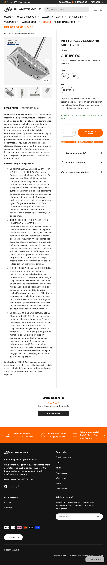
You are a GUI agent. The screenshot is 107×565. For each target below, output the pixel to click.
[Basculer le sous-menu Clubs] (13, 16)
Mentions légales (60, 555)
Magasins (82, 2)
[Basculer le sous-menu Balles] (51, 16)
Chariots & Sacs (26, 17)
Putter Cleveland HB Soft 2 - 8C (23, 33)
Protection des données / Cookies (82, 555)
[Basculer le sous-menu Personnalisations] (77, 21)
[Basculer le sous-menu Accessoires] (38, 21)
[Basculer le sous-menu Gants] (64, 16)
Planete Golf (14, 550)
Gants (59, 17)
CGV (101, 555)
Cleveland (65, 50)
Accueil (7, 33)
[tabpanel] (28, 244)
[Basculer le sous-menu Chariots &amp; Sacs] (37, 16)
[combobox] (66, 9)
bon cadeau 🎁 (66, 2)
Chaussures (76, 17)
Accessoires (29, 22)
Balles (46, 17)
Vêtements (10, 22)
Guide (29, 27)
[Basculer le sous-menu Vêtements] (18, 21)
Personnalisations (65, 22)
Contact (8, 507)
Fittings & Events (13, 27)
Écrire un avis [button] (53, 413)
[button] (101, 9)
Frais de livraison (80, 60)
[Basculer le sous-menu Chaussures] (84, 16)
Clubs (7, 17)
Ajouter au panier (90, 132)
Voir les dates (24, 2)
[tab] (11, 108)
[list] (28, 61)
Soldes (47, 22)
